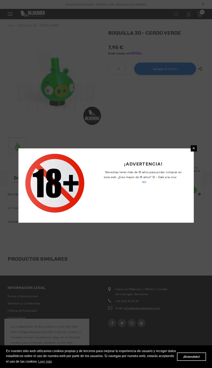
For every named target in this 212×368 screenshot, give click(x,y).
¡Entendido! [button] (191, 356)
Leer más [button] (45, 361)
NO (143, 182)
